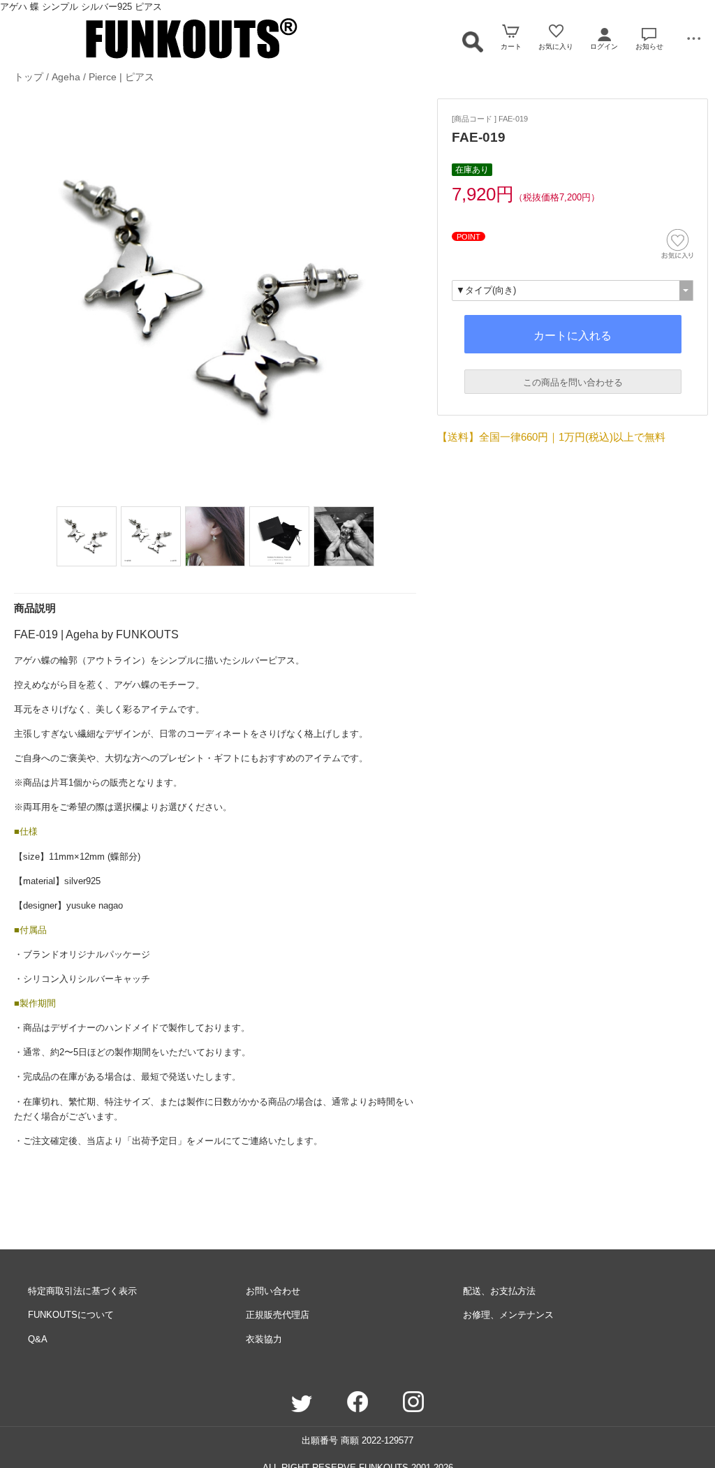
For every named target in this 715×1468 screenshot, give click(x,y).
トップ (28, 76)
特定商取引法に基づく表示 (82, 1291)
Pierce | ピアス (121, 76)
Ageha (66, 76)
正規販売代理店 (277, 1314)
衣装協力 (264, 1339)
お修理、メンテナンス (508, 1314)
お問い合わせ (273, 1291)
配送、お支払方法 (499, 1291)
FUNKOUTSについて (71, 1314)
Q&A (37, 1339)
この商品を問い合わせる (573, 382)
